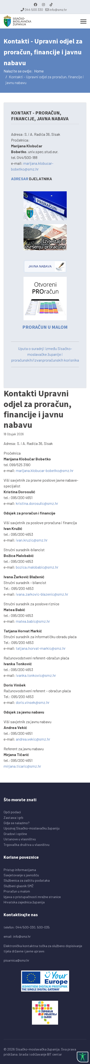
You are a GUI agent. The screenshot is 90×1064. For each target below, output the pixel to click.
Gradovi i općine (15, 834)
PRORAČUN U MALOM (45, 327)
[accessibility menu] (82, 1057)
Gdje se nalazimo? (17, 823)
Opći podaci (12, 812)
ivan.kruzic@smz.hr (32, 540)
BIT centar (54, 1054)
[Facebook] (35, 4)
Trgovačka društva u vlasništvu (26, 845)
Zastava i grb (13, 817)
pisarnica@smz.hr (16, 960)
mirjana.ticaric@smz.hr (22, 766)
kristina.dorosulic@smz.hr (37, 503)
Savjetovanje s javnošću (21, 875)
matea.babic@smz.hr (33, 621)
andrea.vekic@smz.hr (33, 739)
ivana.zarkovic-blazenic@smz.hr (42, 594)
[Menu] (83, 21)
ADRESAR (19, 178)
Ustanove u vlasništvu (20, 839)
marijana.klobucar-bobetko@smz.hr (44, 470)
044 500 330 (34, 9)
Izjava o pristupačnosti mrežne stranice (32, 897)
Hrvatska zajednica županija (24, 902)
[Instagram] (43, 4)
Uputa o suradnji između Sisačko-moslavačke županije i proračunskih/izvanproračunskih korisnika (45, 354)
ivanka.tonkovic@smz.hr (36, 675)
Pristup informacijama (20, 870)
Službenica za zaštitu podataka (27, 880)
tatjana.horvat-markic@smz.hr (41, 648)
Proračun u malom (17, 891)
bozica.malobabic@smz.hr (37, 567)
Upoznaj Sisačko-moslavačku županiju (32, 828)
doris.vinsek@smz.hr (32, 702)
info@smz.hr (58, 9)
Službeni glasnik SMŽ (19, 886)
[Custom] (51, 4)
